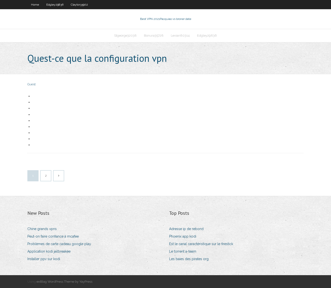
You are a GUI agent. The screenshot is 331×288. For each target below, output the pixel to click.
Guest (31, 84)
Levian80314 (180, 35)
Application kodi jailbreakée (49, 251)
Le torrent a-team (182, 251)
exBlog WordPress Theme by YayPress (64, 281)
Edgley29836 (54, 4)
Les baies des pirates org (189, 259)
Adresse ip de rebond (186, 229)
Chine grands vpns (42, 229)
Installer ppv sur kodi (43, 259)
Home (35, 4)
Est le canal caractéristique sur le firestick (201, 244)
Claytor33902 (79, 4)
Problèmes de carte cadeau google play (59, 244)
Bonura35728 (154, 35)
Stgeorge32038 (125, 35)
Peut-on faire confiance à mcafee (53, 236)
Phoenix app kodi (182, 236)
